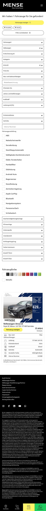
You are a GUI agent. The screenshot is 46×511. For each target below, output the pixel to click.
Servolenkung (11, 145)
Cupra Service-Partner (9, 390)
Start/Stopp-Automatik (15, 150)
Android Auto (11, 174)
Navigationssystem (13, 203)
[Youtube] (19, 406)
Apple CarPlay (11, 194)
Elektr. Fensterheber (14, 160)
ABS (7, 135)
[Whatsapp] (25, 406)
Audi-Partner (6, 378)
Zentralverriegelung (14, 189)
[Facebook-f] (9, 406)
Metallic (9, 280)
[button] (5, 27)
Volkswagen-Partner (8, 380)
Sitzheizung (10, 169)
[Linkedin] (14, 406)
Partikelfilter (11, 165)
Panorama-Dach (12, 208)
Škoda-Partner (6, 385)
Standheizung (11, 184)
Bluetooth (10, 198)
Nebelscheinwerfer (13, 140)
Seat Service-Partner (8, 387)
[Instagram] (3, 406)
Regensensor (11, 179)
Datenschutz (6, 392)
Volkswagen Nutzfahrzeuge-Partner (13, 383)
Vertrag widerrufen (8, 399)
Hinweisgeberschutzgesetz (11, 397)
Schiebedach (11, 213)
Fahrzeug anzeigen (13, 329)
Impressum (5, 395)
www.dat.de (12, 457)
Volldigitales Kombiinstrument (18, 155)
